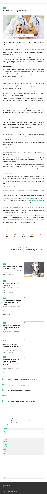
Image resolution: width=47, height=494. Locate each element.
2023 (5, 444)
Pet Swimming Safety (15, 249)
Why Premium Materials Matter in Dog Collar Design (12, 267)
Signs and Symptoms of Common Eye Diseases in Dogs (35, 249)
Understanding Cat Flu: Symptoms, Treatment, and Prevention (22, 379)
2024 (5, 442)
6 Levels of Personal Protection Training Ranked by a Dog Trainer (12, 302)
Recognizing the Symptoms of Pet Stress (11, 424)
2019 (4, 454)
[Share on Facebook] (27, 35)
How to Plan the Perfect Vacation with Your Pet (18, 385)
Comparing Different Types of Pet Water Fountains (19, 396)
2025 (5, 439)
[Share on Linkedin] (32, 35)
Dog (4, 7)
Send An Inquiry (40, 491)
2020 (5, 451)
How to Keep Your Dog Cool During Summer (11, 284)
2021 (4, 449)
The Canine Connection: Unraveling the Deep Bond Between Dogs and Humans (11, 344)
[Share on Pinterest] (30, 35)
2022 (5, 447)
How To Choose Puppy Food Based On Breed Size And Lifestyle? (22, 401)
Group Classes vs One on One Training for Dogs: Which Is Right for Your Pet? (11, 327)
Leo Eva (19, 35)
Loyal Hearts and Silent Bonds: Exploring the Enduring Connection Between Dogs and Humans (12, 362)
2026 (5, 429)
